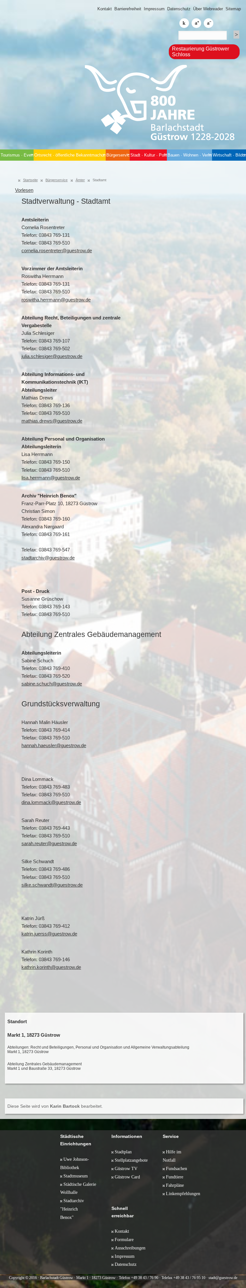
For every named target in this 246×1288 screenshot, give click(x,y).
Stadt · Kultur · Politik (148, 155)
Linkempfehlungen (183, 1193)
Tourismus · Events (17, 155)
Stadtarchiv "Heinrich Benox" (72, 1209)
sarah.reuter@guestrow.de (49, 843)
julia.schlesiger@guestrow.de (51, 356)
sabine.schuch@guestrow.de (51, 683)
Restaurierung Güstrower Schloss (200, 51)
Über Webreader (208, 8)
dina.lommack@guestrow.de (51, 802)
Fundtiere (174, 1176)
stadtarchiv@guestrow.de (48, 557)
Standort (17, 1021)
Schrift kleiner (208, 23)
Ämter (80, 180)
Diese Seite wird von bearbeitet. (55, 1106)
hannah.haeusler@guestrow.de (53, 745)
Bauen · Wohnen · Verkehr (190, 155)
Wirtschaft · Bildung (229, 155)
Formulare (124, 1239)
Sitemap (233, 8)
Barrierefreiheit (127, 8)
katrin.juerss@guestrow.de (49, 933)
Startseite (30, 180)
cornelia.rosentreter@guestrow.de (56, 250)
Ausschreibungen (130, 1247)
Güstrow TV (126, 1168)
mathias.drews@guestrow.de (51, 421)
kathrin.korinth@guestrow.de (51, 967)
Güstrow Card (127, 1176)
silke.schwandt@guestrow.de (52, 885)
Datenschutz (179, 8)
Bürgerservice (118, 155)
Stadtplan (123, 1151)
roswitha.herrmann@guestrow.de (56, 299)
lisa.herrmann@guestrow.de (50, 477)
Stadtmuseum (75, 1175)
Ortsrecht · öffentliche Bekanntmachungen (69, 155)
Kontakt (104, 8)
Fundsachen (176, 1168)
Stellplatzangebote (131, 1160)
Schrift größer (196, 23)
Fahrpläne (175, 1185)
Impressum (154, 8)
